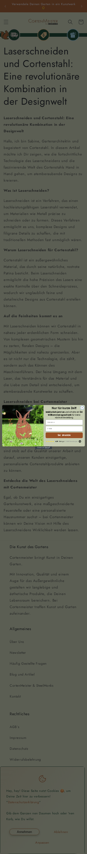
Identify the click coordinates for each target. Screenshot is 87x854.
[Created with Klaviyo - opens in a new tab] (43, 447)
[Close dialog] (82, 408)
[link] (64, 441)
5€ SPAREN (64, 435)
